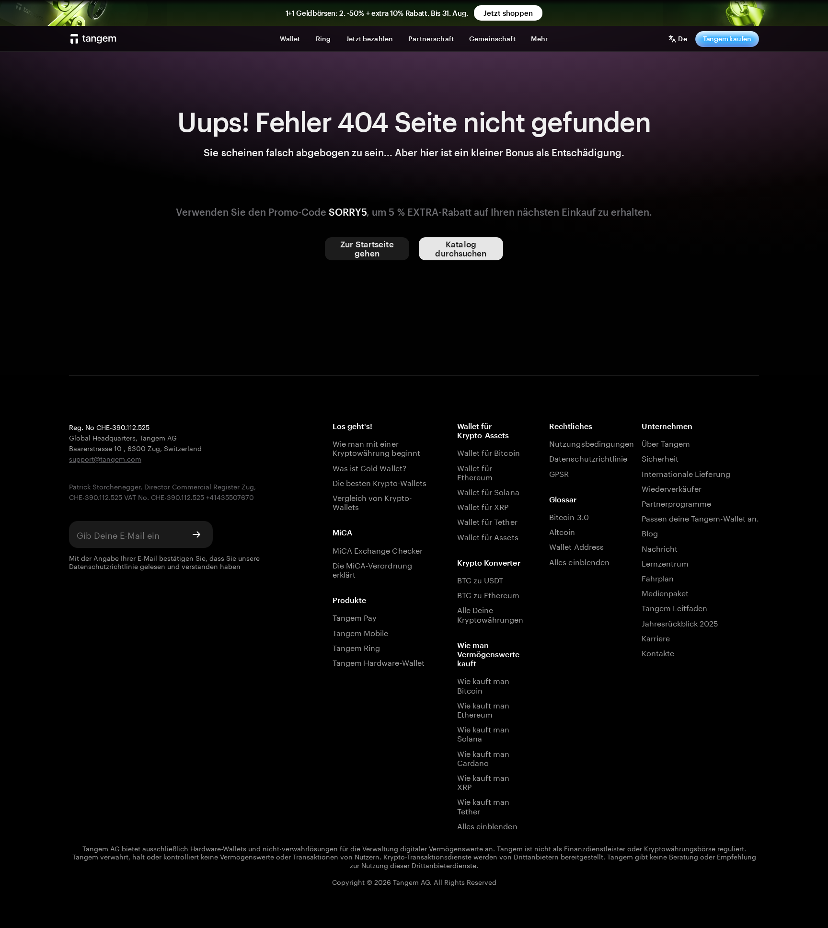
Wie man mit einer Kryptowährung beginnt (376, 447)
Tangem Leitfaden (675, 607)
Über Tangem (666, 442)
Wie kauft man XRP (483, 781)
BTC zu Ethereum (488, 594)
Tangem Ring (356, 646)
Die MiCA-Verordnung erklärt (372, 569)
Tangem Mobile (361, 632)
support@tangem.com (105, 458)
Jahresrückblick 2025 (680, 622)
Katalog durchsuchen (460, 248)
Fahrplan (658, 577)
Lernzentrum (665, 562)
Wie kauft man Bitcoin (483, 684)
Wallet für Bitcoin (488, 451)
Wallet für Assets (487, 536)
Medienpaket (665, 592)
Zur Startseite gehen (366, 248)
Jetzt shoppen (508, 13)
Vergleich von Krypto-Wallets (372, 501)
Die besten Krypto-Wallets (379, 482)
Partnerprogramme (677, 502)
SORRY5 (348, 212)
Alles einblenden (487, 825)
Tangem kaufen (727, 39)
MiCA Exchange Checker (378, 549)
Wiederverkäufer (672, 487)
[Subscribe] (196, 534)
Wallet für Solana (488, 491)
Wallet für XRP (483, 505)
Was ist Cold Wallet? (369, 467)
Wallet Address (576, 545)
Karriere (656, 637)
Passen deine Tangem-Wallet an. (700, 517)
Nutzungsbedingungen (580, 442)
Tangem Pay (355, 616)
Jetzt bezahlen (369, 39)
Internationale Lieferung (686, 472)
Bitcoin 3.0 (569, 516)
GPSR (559, 472)
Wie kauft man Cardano (483, 757)
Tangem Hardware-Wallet (379, 661)
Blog (650, 532)
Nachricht (660, 547)
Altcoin (562, 530)
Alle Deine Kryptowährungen (488, 613)
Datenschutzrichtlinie (103, 565)
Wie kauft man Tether (483, 805)
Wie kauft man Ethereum (483, 709)
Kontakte (658, 652)
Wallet (290, 39)
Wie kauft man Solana (483, 733)
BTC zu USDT (480, 579)
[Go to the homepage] (93, 39)
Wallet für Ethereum (475, 472)
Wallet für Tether (487, 520)
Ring (323, 39)
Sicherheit (660, 457)
